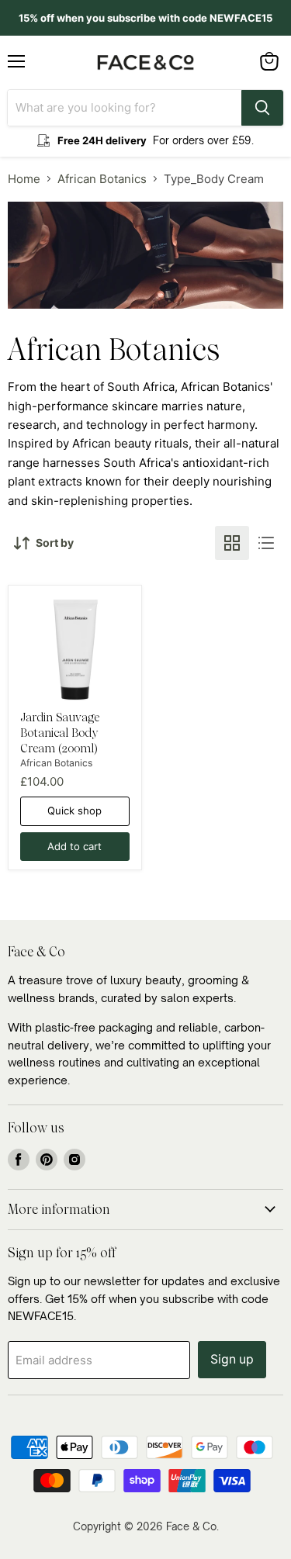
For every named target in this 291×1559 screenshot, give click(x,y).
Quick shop (74, 810)
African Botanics (102, 178)
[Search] (262, 108)
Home (24, 178)
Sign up (232, 1359)
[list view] (266, 543)
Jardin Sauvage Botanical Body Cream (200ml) (59, 732)
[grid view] (232, 543)
